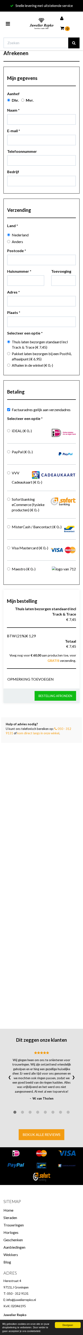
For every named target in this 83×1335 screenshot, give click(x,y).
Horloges (10, 1232)
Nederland (20, 235)
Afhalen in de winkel (32, 365)
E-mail (13, 130)
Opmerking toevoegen (30, 679)
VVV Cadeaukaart (27, 477)
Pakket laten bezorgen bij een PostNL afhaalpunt (42, 356)
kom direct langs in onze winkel (38, 733)
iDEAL (22, 430)
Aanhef (13, 93)
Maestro (24, 569)
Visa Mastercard (30, 548)
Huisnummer (19, 271)
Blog (7, 1262)
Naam (13, 110)
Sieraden (10, 1217)
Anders (17, 241)
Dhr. (15, 100)
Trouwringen (13, 1225)
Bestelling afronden (55, 696)
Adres (13, 292)
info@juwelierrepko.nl (21, 1300)
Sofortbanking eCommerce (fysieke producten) (28, 504)
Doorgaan (67, 1325)
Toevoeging (61, 271)
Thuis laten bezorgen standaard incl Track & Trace (40, 344)
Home (8, 1210)
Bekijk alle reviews (41, 1134)
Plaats (13, 312)
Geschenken (13, 1240)
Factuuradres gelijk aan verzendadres (41, 409)
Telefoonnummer (22, 151)
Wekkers (10, 1254)
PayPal (22, 452)
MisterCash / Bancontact (37, 527)
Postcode (16, 250)
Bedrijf (13, 171)
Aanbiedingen (14, 1247)
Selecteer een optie (25, 333)
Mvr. (30, 100)
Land (12, 225)
